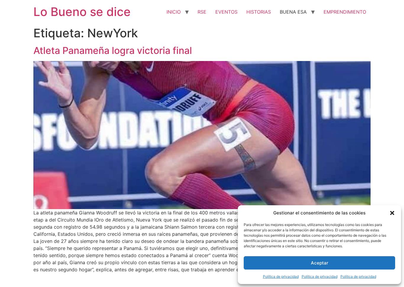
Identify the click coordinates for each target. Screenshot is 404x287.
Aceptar (319, 263)
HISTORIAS (258, 12)
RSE (202, 12)
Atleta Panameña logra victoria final (112, 50)
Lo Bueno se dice (82, 11)
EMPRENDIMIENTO (345, 12)
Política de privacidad (281, 276)
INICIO (174, 12)
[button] (392, 213)
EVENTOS (226, 12)
